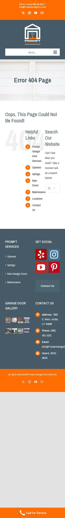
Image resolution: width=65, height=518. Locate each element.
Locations (37, 198)
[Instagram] (54, 254)
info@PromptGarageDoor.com (32, 7)
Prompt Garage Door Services (42, 374)
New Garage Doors (17, 274)
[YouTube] (41, 267)
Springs (36, 174)
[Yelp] (41, 254)
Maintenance (39, 192)
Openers (36, 167)
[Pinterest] (54, 267)
